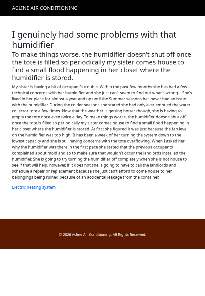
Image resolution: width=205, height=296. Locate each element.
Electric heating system (34, 187)
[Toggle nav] (186, 8)
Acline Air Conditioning (45, 8)
